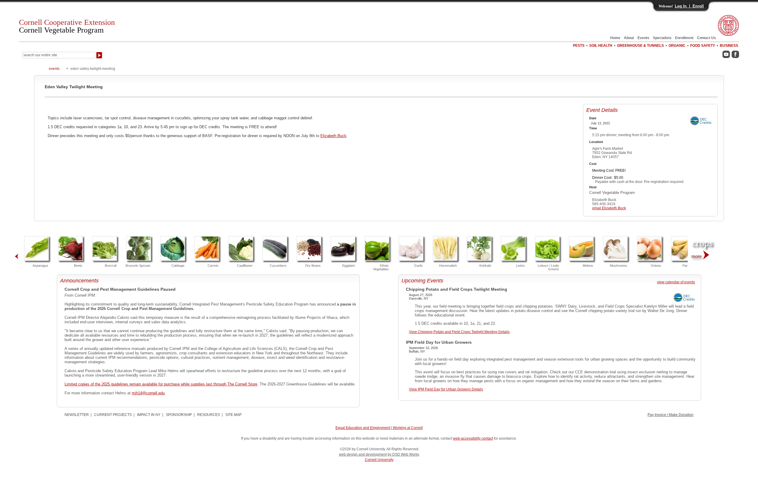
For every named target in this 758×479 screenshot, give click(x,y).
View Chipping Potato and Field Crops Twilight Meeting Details (459, 332)
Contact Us (706, 38)
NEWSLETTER (77, 415)
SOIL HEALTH (600, 46)
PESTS (578, 46)
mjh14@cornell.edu (148, 393)
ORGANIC (677, 46)
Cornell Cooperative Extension (67, 26)
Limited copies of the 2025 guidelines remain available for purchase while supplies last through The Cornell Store (161, 384)
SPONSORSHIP (179, 415)
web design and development (363, 454)
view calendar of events (676, 282)
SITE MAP (233, 415)
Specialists (662, 38)
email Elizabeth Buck (609, 208)
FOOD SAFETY (702, 46)
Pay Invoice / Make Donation (670, 415)
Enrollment (684, 38)
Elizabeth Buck (333, 136)
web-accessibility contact (473, 438)
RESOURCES (208, 415)
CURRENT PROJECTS (113, 415)
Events (643, 38)
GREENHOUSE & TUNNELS (640, 46)
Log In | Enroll (689, 6)
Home (615, 38)
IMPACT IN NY (148, 415)
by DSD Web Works (403, 454)
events (54, 69)
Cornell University (379, 460)
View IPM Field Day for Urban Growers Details (446, 389)
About (629, 38)
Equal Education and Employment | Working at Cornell (379, 428)
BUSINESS (729, 46)
